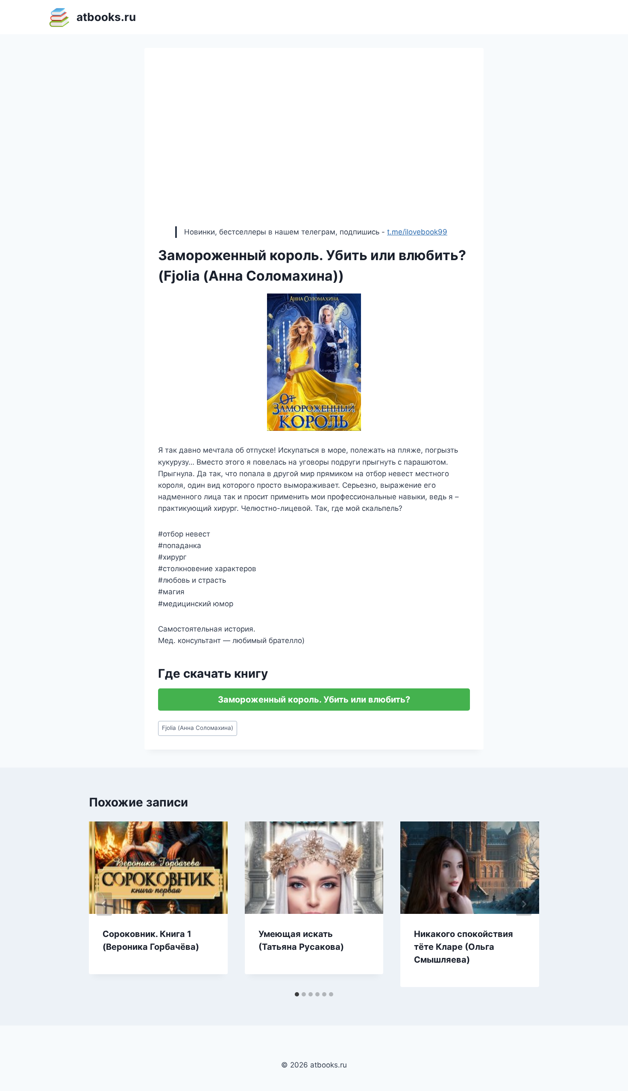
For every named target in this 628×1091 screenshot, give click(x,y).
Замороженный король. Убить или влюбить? (314, 699)
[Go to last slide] (104, 904)
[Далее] (523, 904)
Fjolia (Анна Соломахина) (197, 727)
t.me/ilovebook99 (417, 232)
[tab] (297, 994)
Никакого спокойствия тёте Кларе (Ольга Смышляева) (463, 947)
